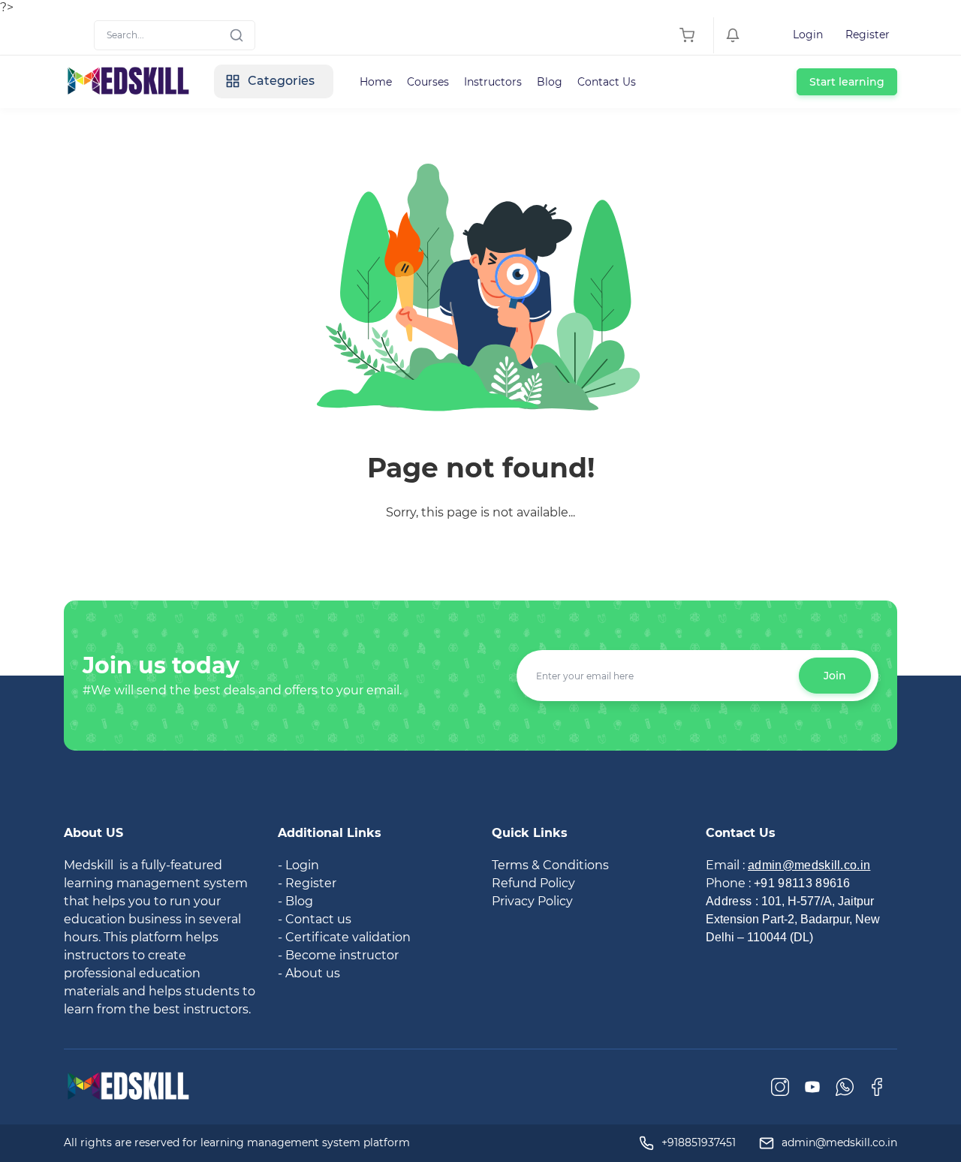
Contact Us (606, 82)
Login (808, 34)
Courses (428, 82)
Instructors (493, 82)
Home (376, 82)
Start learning (846, 82)
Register (867, 34)
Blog (549, 82)
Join (835, 675)
